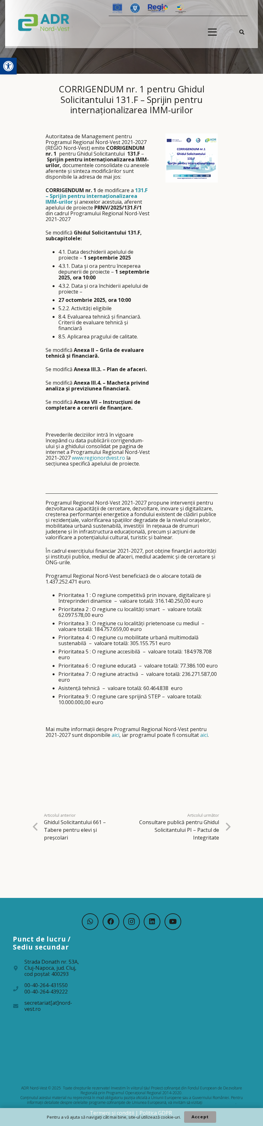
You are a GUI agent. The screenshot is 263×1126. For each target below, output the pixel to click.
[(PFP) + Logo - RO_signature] (43, 22)
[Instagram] (131, 921)
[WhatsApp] (90, 921)
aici (115, 734)
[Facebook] (111, 921)
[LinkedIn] (152, 921)
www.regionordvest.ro (98, 457)
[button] (8, 66)
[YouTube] (173, 921)
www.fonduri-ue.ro (219, 1102)
